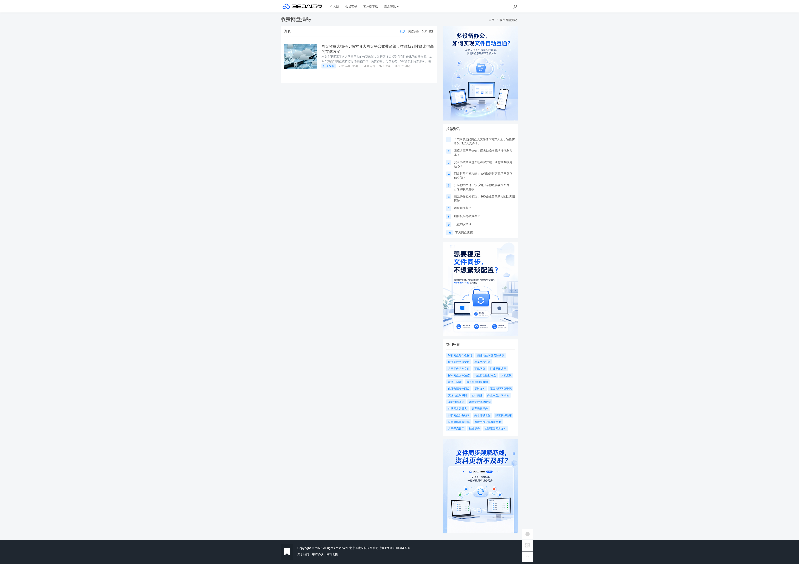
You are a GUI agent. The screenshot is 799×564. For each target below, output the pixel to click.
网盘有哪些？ (462, 208)
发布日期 (427, 31)
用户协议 (318, 554)
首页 (491, 20)
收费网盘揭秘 (508, 20)
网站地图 (332, 554)
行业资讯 (328, 66)
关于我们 (303, 554)
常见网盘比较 (464, 232)
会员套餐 (351, 6)
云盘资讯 (390, 6)
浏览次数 (413, 31)
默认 (402, 31)
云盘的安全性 (462, 224)
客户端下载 (370, 6)
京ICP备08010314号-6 (394, 548)
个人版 (334, 6)
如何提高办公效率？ (467, 216)
